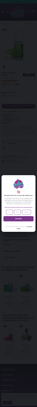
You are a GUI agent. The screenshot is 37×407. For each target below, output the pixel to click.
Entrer (18, 219)
